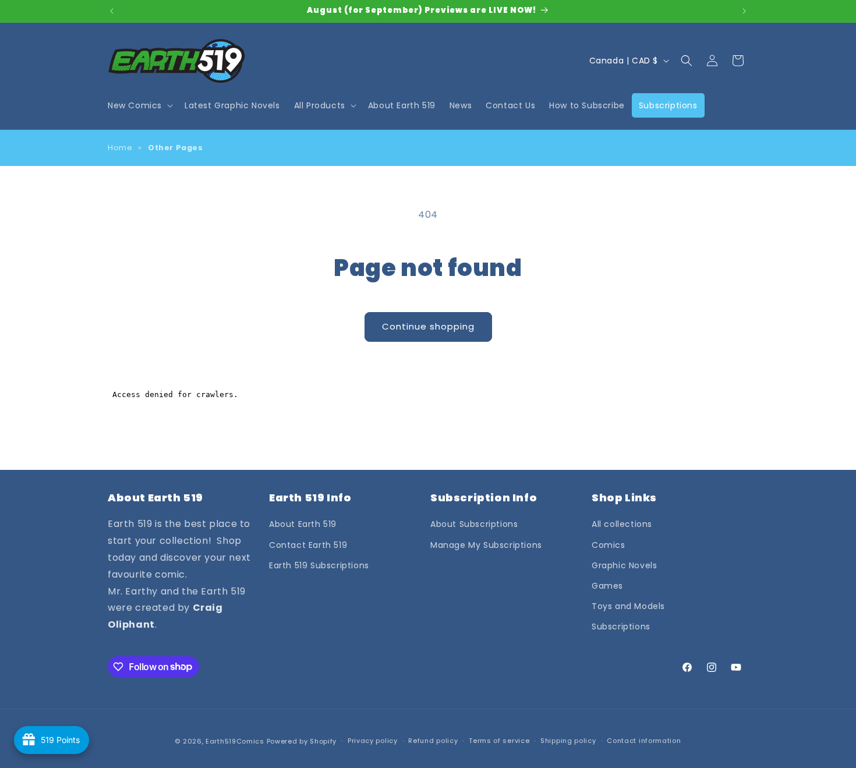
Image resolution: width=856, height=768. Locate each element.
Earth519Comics (235, 741)
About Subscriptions (474, 524)
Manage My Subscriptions (486, 545)
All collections (622, 524)
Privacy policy (373, 740)
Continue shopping (428, 326)
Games (607, 586)
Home (120, 148)
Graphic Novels (624, 565)
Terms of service (499, 740)
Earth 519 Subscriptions (319, 565)
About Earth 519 (303, 524)
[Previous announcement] (112, 11)
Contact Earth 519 (308, 545)
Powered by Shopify (302, 741)
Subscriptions (621, 626)
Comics (608, 545)
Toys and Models (628, 606)
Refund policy (433, 740)
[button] (139, 105)
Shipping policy (568, 740)
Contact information (644, 740)
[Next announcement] (744, 11)
